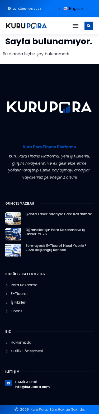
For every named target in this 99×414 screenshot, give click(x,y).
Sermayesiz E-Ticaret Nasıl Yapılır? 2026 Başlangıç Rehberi (55, 247)
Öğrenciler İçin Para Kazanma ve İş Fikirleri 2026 (55, 231)
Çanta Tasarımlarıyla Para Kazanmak (58, 213)
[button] (75, 26)
